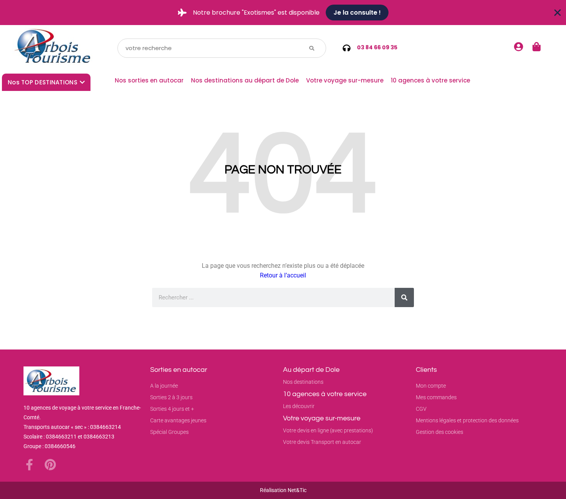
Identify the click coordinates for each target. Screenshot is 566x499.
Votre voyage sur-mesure (344, 80)
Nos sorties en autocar (149, 80)
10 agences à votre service (430, 80)
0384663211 (61, 436)
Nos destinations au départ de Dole (245, 80)
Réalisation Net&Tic (283, 490)
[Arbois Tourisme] (53, 48)
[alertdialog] (283, 12)
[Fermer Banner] (557, 12)
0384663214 (105, 427)
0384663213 (99, 436)
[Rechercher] (404, 297)
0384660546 (60, 446)
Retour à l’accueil (283, 275)
